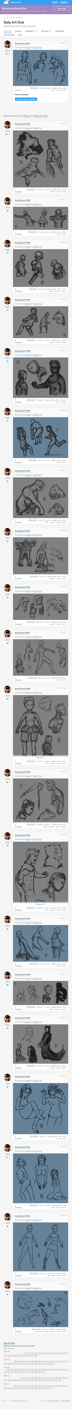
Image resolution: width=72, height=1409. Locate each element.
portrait (53, 192)
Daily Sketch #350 (22, 1284)
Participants (29, 31)
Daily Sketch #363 (22, 531)
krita (53, 90)
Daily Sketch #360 (22, 688)
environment (39, 1331)
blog (26, 1400)
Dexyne (28, 47)
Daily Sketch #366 (22, 351)
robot (58, 1068)
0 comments (18, 89)
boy (42, 88)
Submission (8, 31)
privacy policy (20, 1400)
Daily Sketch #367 (22, 299)
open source (51, 1400)
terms (14, 1400)
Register (64, 2)
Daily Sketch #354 (22, 1076)
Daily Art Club (14, 22)
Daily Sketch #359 (22, 772)
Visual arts (12, 17)
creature (47, 190)
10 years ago (62, 43)
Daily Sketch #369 (22, 200)
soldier (58, 291)
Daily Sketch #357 (22, 918)
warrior (64, 291)
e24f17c (56, 1400)
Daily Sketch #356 (22, 974)
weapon (64, 827)
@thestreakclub (66, 1400)
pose (58, 90)
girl (65, 88)
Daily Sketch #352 (22, 1216)
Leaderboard (59, 31)
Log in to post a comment (26, 99)
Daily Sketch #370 (22, 124)
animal (41, 520)
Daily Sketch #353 (22, 1147)
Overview (18, 31)
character (48, 88)
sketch (64, 90)
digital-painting (58, 88)
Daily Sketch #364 (22, 470)
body (40, 232)
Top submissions (9, 35)
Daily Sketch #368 (22, 242)
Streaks (6, 17)
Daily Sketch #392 (22, 587)
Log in (55, 2)
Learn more (61, 8)
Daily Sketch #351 (22, 43)
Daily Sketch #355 (22, 1018)
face (65, 520)
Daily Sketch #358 (22, 835)
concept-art (51, 1273)
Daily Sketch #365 (22, 410)
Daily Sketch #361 (22, 632)
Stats (20, 35)
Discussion (44, 31)
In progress (19, 17)
